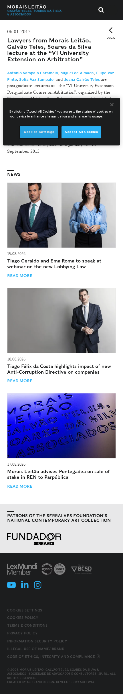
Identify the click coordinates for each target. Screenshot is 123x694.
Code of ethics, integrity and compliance (51, 656)
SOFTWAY (87, 682)
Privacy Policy (22, 633)
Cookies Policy (22, 617)
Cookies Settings (24, 610)
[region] (61, 122)
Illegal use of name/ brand (35, 649)
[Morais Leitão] (34, 10)
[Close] (112, 105)
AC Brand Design (40, 682)
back (110, 37)
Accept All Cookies (81, 132)
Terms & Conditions (27, 625)
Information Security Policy (37, 641)
